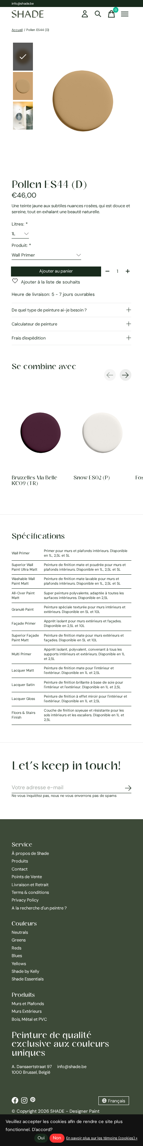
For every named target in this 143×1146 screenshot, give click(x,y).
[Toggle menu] (124, 14)
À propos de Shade (30, 853)
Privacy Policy (25, 900)
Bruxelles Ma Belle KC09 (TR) (34, 480)
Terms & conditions (30, 892)
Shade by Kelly (25, 971)
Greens (19, 940)
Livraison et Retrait (30, 884)
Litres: (20, 224)
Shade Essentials (28, 979)
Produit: (21, 245)
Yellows (19, 963)
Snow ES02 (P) (91, 477)
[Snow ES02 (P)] (102, 432)
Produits (20, 861)
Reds (16, 948)
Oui (41, 1138)
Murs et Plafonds (28, 1003)
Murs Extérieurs (27, 1011)
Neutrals (20, 932)
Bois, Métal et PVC (29, 1019)
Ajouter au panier (56, 271)
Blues (17, 955)
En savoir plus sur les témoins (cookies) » (101, 1138)
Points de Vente (27, 876)
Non (57, 1138)
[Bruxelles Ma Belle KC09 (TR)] (41, 432)
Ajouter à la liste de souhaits (50, 282)
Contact (20, 869)
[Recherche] (98, 14)
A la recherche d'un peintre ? (39, 908)
